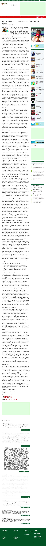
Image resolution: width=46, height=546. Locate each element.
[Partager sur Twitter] (9, 26)
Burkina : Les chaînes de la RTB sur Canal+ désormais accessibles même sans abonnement (40, 100)
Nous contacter (36, 531)
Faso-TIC (20, 0)
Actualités (6, 18)
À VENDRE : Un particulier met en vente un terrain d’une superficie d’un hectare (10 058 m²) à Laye (38, 175)
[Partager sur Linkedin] (10, 26)
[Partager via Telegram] (13, 26)
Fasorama (13, 0)
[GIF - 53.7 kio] (5, 29)
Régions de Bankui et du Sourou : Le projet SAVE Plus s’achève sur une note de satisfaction (40, 59)
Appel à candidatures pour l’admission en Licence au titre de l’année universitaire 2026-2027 (38, 172)
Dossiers (18, 16)
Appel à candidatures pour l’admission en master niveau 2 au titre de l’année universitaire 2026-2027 (38, 167)
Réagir (38, 54)
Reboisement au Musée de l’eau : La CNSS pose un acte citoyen (40, 82)
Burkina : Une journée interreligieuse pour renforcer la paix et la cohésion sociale (39, 64)
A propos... (15, 531)
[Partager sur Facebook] (8, 399)
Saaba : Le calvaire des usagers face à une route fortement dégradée (40, 118)
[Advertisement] (33, 8)
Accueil (3, 18)
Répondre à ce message (25, 429)
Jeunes (4, 538)
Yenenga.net (23, 0)
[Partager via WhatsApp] (12, 26)
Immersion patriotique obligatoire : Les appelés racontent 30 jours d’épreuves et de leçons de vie (40, 112)
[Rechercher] (6, 17)
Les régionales (6, 0)
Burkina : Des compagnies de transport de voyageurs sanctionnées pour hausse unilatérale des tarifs (40, 107)
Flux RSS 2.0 (15, 536)
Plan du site (15, 535)
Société (9, 18)
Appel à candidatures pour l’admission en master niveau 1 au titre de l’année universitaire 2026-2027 (38, 164)
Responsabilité (16, 538)
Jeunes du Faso (28, 0)
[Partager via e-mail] (6, 26)
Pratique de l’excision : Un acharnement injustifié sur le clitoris (37, 179)
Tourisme (17, 0)
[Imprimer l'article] (16, 399)
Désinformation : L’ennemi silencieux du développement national (40, 53)
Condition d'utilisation (16, 537)
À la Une (10, 16)
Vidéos (14, 16)
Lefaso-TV (10, 0)
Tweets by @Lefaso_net (34, 145)
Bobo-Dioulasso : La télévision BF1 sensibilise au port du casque (40, 94)
